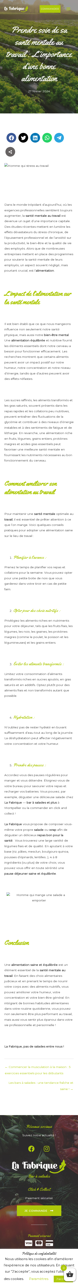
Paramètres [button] (38, 1279)
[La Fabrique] (16, 9)
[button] (50, 9)
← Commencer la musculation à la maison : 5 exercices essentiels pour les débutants (38, 1068)
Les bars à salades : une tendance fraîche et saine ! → (40, 1084)
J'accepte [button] (63, 1279)
